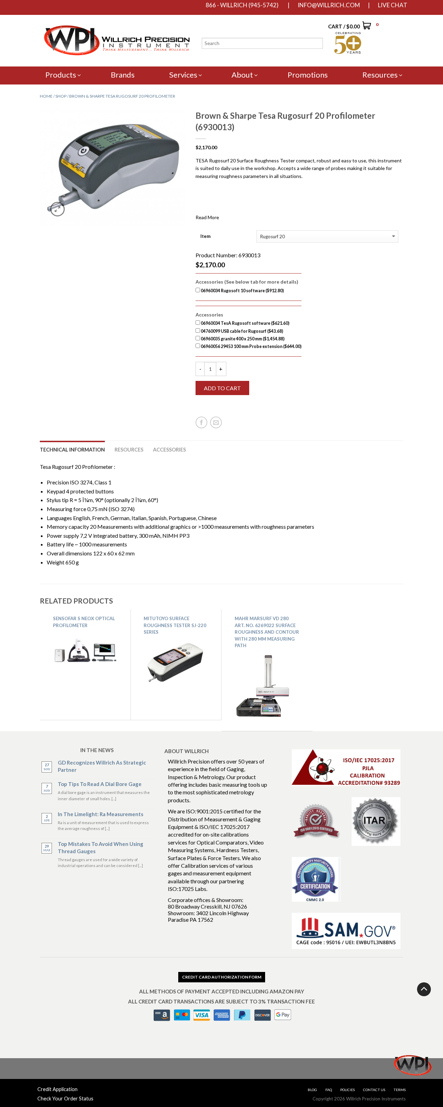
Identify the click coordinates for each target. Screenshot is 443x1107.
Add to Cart (222, 388)
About (242, 74)
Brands (123, 74)
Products (60, 74)
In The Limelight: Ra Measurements (100, 814)
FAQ (328, 1090)
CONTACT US (374, 1090)
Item (205, 236)
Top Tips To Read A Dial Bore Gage (100, 784)
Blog (312, 1090)
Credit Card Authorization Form (221, 977)
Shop (60, 96)
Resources (380, 74)
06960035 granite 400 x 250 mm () (242, 338)
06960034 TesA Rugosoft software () (244, 323)
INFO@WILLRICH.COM (329, 5)
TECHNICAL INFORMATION (72, 450)
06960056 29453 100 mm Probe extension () (250, 346)
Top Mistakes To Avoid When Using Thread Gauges (100, 847)
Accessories (169, 450)
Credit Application (57, 1089)
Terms (400, 1090)
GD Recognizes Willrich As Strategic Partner (102, 766)
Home (46, 96)
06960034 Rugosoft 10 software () (242, 290)
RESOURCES (129, 450)
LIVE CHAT (392, 5)
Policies (347, 1090)
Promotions (308, 74)
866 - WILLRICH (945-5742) (242, 5)
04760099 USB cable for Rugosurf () (241, 331)
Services (183, 74)
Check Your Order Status (65, 1098)
